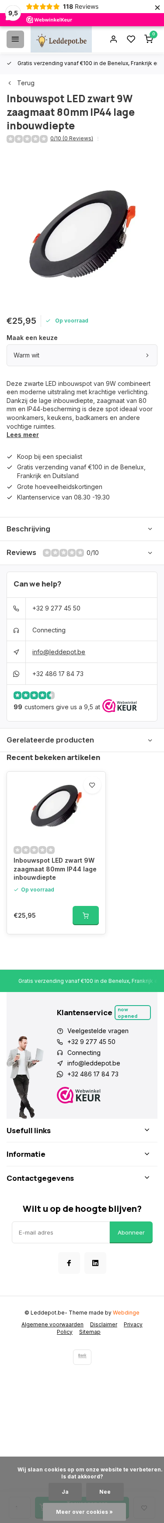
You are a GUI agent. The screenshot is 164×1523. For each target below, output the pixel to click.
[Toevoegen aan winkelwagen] (86, 915)
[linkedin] (95, 1263)
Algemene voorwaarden (52, 1324)
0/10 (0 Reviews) (71, 138)
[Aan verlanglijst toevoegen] (92, 785)
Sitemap (90, 1332)
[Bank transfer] (82, 1357)
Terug (26, 83)
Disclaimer (103, 1324)
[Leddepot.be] (61, 39)
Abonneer (131, 1232)
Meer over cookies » (84, 1512)
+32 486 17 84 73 (58, 673)
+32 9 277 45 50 (56, 608)
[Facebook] (69, 1263)
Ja (65, 1491)
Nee (105, 1491)
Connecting (49, 630)
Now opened (127, 1012)
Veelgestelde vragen (98, 1030)
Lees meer (23, 434)
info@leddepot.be (58, 652)
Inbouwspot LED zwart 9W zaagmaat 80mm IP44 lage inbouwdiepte (55, 869)
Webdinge (126, 1312)
